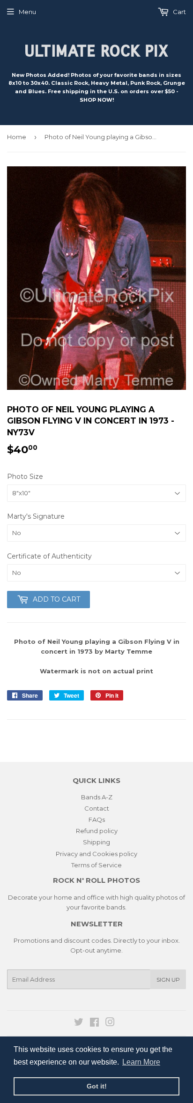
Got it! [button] (97, 1086)
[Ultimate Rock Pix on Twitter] (78, 1023)
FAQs (97, 819)
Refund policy (97, 831)
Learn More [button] (141, 1062)
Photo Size (25, 476)
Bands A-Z (96, 797)
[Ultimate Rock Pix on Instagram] (110, 1023)
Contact (96, 808)
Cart (178, 11)
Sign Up (168, 979)
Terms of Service (96, 865)
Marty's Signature (36, 516)
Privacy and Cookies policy (96, 853)
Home (16, 137)
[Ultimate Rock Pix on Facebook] (94, 1023)
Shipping (96, 842)
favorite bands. (104, 907)
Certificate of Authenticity (49, 556)
